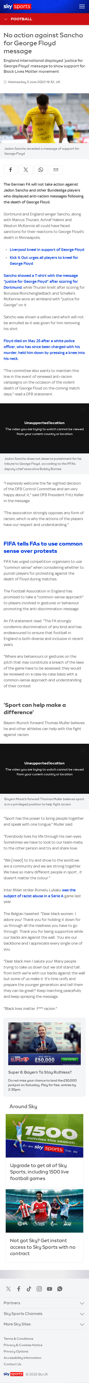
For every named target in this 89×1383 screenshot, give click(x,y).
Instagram (39, 1288)
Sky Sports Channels (23, 1314)
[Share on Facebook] (10, 169)
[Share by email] (56, 169)
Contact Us (12, 1364)
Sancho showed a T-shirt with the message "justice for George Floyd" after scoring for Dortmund (41, 281)
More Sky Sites (17, 1324)
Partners (12, 1303)
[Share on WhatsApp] (41, 169)
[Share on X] (26, 169)
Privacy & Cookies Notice (23, 1345)
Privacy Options (16, 1351)
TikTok (29, 1288)
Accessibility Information (22, 1357)
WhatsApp (60, 1288)
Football (21, 19)
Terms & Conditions (18, 1338)
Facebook (19, 1288)
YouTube (49, 1288)
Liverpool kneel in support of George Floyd (47, 249)
